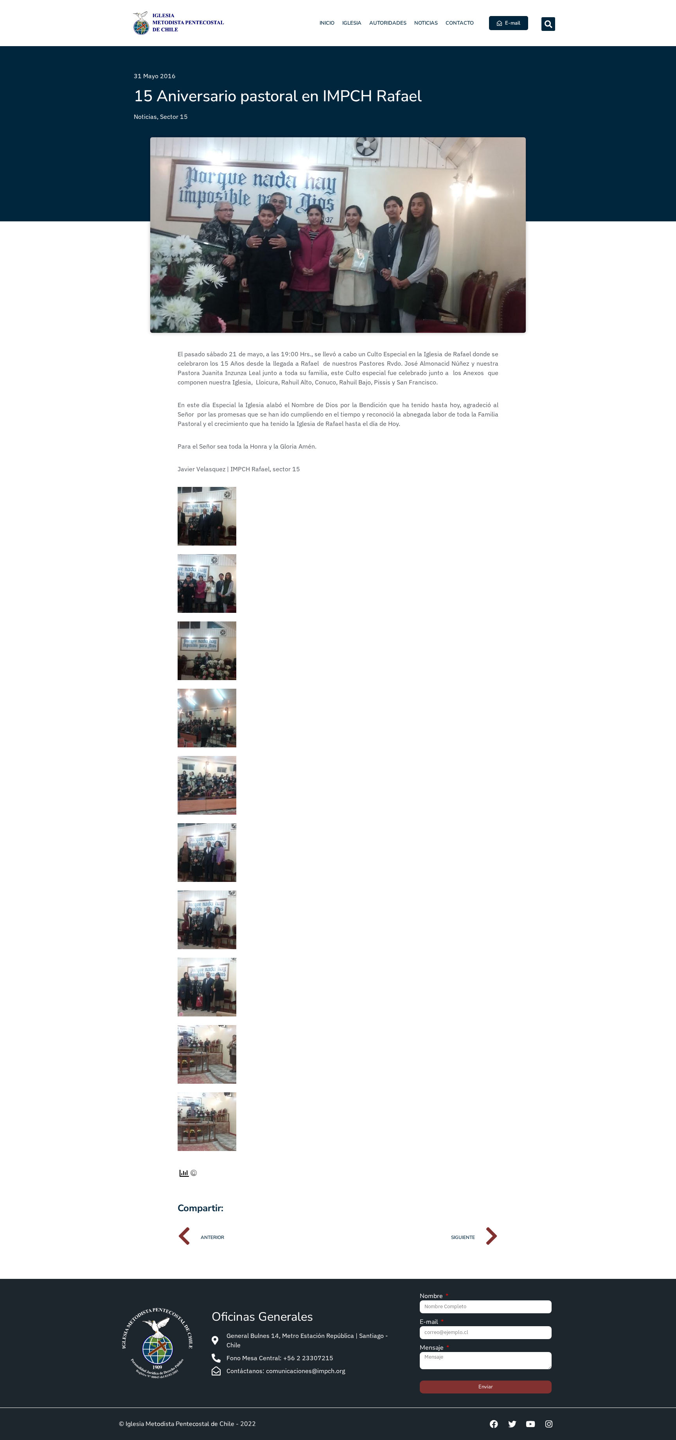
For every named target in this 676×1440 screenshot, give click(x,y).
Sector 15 (174, 116)
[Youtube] (530, 1424)
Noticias (426, 23)
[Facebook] (493, 1424)
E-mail (430, 1322)
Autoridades (387, 23)
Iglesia (351, 23)
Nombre (432, 1296)
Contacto (460, 23)
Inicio (327, 23)
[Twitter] (512, 1424)
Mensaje (432, 1348)
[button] (548, 24)
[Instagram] (549, 1424)
